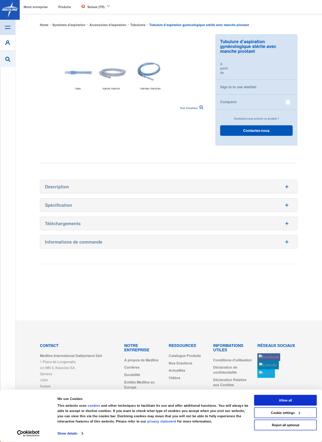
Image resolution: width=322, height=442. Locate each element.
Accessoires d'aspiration (107, 25)
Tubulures (137, 25)
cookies (94, 405)
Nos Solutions (180, 363)
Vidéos (174, 377)
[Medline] (10, 10)
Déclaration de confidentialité (225, 370)
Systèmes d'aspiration (68, 25)
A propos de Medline (141, 359)
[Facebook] (268, 357)
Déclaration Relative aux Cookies (229, 382)
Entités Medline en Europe (139, 385)
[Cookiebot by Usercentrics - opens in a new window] (28, 433)
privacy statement (161, 421)
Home (44, 25)
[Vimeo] (266, 373)
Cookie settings (283, 412)
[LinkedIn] (268, 365)
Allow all (285, 400)
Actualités (177, 370)
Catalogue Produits (185, 355)
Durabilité (132, 374)
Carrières (132, 367)
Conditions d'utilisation (232, 359)
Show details (67, 433)
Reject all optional (285, 425)
